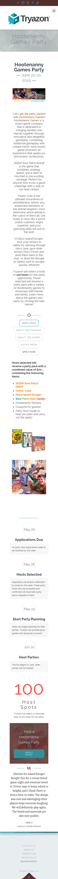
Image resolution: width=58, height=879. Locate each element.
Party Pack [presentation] (29, 323)
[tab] (29, 323)
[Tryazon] (29, 19)
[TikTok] (38, 3)
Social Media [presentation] (29, 344)
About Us (29, 850)
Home (18, 48)
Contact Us (29, 846)
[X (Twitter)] (28, 3)
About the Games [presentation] (29, 337)
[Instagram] (23, 3)
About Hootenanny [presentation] (29, 330)
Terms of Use (29, 854)
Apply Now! (29, 753)
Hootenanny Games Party (35, 48)
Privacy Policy (29, 857)
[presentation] (29, 352)
